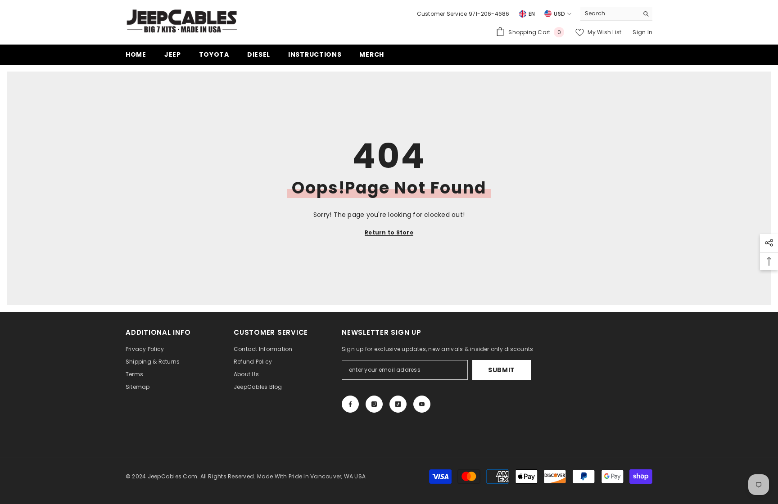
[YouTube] (421, 404)
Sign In (642, 32)
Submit (501, 369)
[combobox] (609, 13)
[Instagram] (374, 404)
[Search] (616, 14)
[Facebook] (350, 404)
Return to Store (389, 232)
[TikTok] (398, 404)
